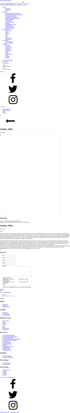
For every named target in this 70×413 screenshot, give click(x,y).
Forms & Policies (9, 43)
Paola (6, 55)
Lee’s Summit (8, 50)
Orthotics (7, 23)
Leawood (7, 49)
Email (4, 263)
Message (4, 265)
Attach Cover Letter (7, 277)
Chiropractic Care (6, 110)
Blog (4, 111)
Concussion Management (10, 15)
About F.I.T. (8, 8)
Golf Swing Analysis (9, 26)
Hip (6, 35)
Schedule (11, 4)
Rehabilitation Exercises (10, 24)
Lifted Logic (16, 412)
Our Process (8, 9)
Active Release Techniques (11, 17)
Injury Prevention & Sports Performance (14, 14)
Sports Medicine (9, 25)
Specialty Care (6, 329)
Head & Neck (8, 30)
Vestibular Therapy (9, 28)
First (4, 254)
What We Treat (6, 29)
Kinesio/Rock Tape (9, 22)
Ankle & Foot (8, 38)
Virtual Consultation (4, 4)
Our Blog (5, 373)
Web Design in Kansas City (6, 412)
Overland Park (8, 54)
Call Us (14, 4)
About (4, 7)
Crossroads (7, 46)
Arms (6, 34)
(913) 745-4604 (6, 315)
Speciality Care (8, 39)
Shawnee (7, 57)
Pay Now (24, 4)
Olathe (6, 52)
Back (6, 31)
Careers (4, 112)
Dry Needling (8, 20)
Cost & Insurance (9, 41)
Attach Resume (6, 280)
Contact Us (19, 4)
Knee (6, 36)
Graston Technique (9, 19)
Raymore (7, 56)
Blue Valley (8, 45)
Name (4, 284)
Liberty (7, 51)
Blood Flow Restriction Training (12, 18)
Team (6, 10)
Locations (5, 44)
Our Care (5, 12)
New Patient (5, 40)
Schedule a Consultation (8, 357)
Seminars (5, 372)
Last (4, 257)
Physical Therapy (6, 109)
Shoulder (7, 33)
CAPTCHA (5, 283)
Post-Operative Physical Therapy (12, 13)
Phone (4, 260)
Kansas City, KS (9, 47)
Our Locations (6, 313)
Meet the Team (6, 306)
